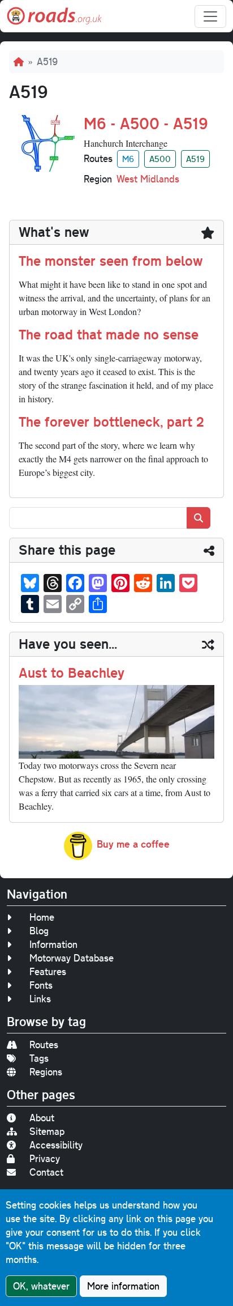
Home (41, 917)
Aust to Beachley (71, 672)
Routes (43, 1044)
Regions (45, 1071)
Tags (39, 1058)
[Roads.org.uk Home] (54, 16)
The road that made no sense (109, 334)
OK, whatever (41, 1285)
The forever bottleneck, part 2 (111, 421)
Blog (39, 930)
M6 (128, 158)
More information (123, 1285)
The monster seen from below (111, 261)
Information (53, 944)
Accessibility (56, 1144)
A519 (195, 158)
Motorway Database (71, 957)
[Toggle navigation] (210, 16)
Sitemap (46, 1131)
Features (47, 971)
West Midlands (147, 178)
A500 (160, 158)
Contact (46, 1172)
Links (40, 998)
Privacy (44, 1158)
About (41, 1117)
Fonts (41, 985)
